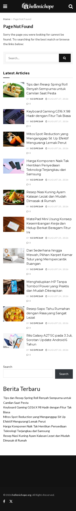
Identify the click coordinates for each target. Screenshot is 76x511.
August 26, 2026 (58, 148)
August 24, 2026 (58, 269)
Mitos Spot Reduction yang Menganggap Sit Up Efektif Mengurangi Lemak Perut (47, 138)
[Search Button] (65, 58)
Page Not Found (22, 19)
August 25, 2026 (58, 206)
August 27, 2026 (58, 99)
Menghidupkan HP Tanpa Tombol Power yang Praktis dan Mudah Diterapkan (47, 286)
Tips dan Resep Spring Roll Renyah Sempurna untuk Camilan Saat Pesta (46, 88)
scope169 (36, 99)
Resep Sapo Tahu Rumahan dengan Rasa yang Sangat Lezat (48, 313)
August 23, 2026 (58, 323)
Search (7, 366)
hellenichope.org (21, 494)
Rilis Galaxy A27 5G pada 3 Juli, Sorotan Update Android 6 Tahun (49, 339)
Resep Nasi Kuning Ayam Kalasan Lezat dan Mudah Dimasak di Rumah (46, 196)
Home (6, 19)
